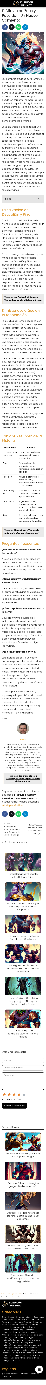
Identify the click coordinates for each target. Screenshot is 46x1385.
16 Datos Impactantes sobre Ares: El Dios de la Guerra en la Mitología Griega (12, 829)
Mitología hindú (28, 1342)
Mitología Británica (19, 1335)
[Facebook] (5, 27)
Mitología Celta (36, 1335)
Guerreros (8, 1319)
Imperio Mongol (11, 1330)
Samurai (16, 1360)
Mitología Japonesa (13, 1345)
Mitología (8, 1332)
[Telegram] (25, 27)
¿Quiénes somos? (10, 1373)
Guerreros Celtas (22, 1319)
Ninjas (36, 1358)
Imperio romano (27, 1330)
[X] (12, 27)
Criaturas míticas (24, 1317)
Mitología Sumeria (35, 1353)
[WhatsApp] (18, 27)
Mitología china (11, 1337)
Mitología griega (32, 1340)
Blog (4, 1317)
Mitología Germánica (13, 1340)
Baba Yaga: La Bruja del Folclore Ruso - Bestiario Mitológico (34, 829)
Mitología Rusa (18, 1353)
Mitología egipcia (27, 1337)
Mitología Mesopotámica (15, 1347)
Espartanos (39, 1317)
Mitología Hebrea (11, 1342)
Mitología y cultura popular (16, 1355)
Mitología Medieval (32, 1345)
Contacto (24, 1373)
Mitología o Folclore (20, 1350)
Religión (7, 1360)
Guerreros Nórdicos (18, 1324)
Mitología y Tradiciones (21, 1358)
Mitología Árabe (21, 1332)
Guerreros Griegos (22, 1322)
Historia (34, 1327)
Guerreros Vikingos (20, 1327)
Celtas (11, 1317)
